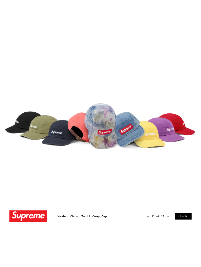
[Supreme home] (28, 216)
